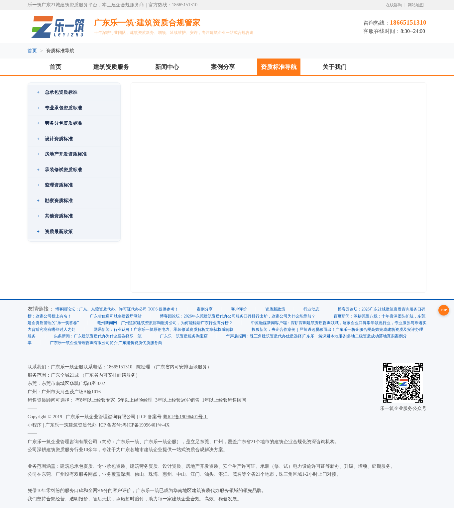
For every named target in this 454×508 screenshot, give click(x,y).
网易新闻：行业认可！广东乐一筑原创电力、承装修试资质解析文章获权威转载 (163, 329)
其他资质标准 (55, 215)
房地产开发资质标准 (62, 154)
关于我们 (335, 67)
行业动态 (311, 309)
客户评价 (239, 309)
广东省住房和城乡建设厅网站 (116, 316)
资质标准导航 (279, 67)
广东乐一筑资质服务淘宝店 (184, 336)
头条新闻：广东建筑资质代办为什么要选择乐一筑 (98, 336)
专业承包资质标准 (59, 107)
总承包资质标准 (57, 92)
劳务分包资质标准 (59, 123)
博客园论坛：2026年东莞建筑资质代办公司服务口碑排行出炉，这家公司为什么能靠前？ (237, 316)
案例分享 (223, 67)
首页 (32, 50)
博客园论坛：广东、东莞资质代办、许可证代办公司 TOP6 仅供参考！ (116, 309)
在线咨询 (394, 5)
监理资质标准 (55, 185)
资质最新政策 (55, 231)
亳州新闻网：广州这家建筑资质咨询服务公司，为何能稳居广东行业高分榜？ (165, 322)
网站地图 (416, 5)
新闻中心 (167, 67)
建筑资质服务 (111, 67)
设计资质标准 (55, 138)
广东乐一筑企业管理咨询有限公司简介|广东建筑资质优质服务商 (106, 342)
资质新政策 (275, 309)
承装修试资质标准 (59, 169)
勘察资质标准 (55, 200)
